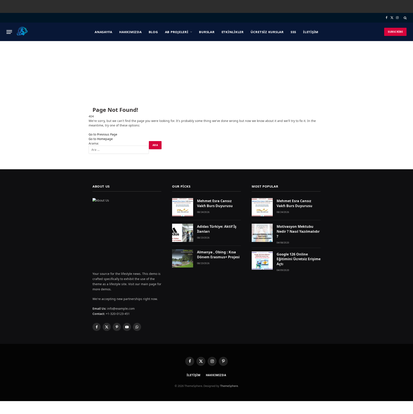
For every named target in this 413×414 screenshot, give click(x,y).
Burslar (206, 32)
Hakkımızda (130, 32)
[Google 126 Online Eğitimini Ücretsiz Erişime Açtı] (262, 260)
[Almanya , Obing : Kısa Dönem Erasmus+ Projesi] (182, 258)
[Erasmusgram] (22, 32)
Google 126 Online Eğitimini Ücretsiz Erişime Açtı (299, 259)
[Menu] (9, 32)
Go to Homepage (101, 139)
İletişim (310, 32)
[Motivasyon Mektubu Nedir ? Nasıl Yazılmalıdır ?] (262, 233)
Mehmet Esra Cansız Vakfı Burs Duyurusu (215, 203)
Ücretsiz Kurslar (267, 32)
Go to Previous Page (103, 134)
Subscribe (395, 32)
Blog (153, 32)
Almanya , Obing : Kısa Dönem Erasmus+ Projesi (218, 254)
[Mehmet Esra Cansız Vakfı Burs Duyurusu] (182, 207)
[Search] (405, 18)
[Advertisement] (206, 73)
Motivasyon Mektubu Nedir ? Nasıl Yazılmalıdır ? (298, 231)
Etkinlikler (233, 32)
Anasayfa (103, 32)
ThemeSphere (229, 386)
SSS (293, 32)
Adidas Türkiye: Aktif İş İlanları (216, 229)
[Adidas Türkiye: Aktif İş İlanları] (182, 233)
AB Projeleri (176, 32)
